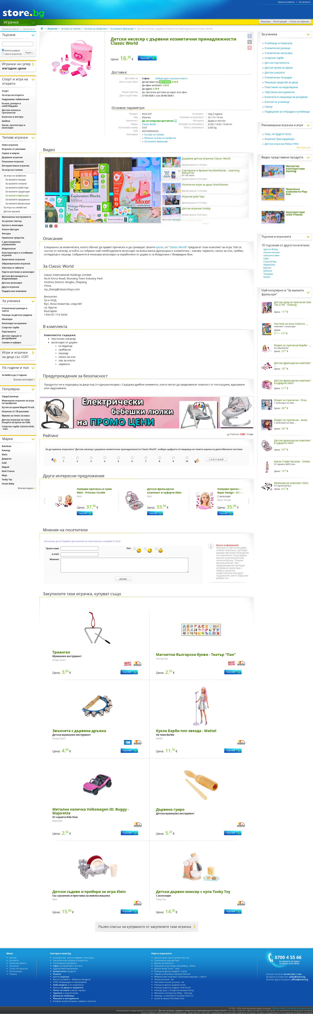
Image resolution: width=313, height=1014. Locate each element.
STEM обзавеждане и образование (70, 982)
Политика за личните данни (299, 1008)
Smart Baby (8, 483)
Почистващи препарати (64, 963)
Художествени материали (65, 968)
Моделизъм (9, 248)
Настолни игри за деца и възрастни (70, 960)
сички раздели (12, 50)
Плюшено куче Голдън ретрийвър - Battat (174, 965)
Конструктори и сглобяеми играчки (17, 254)
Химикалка (269, 264)
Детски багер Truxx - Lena (166, 968)
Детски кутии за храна (279, 67)
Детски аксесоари (12, 282)
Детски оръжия (12, 211)
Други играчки (10, 286)
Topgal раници (10, 396)
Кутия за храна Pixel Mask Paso (169, 998)
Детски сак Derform (163, 963)
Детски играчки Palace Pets (282, 144)
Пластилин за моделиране (281, 87)
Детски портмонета (277, 62)
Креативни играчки (13, 259)
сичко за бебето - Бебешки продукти (72, 979)
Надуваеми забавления (15, 99)
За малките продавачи (17, 199)
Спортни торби (274, 58)
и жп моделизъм (68, 984)
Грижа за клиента (286, 2)
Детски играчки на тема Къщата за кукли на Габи (16, 421)
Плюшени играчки (13, 161)
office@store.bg (299, 979)
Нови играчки (10, 144)
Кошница (14, 965)
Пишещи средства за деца (281, 82)
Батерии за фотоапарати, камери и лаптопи (74, 1001)
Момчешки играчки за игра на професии (18, 402)
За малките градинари (17, 191)
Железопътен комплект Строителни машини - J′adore (180, 976)
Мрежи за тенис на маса (16, 415)
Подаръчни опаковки (14, 291)
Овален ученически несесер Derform (172, 974)
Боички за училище (277, 102)
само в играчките (13, 53)
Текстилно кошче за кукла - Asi (169, 982)
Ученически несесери (278, 53)
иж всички (302, 147)
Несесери (7, 319)
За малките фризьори (122, 28)
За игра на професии (95, 28)
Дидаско (6, 458)
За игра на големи (71, 28)
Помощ (13, 974)
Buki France (8, 471)
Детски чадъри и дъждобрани (12, 337)
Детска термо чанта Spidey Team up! (171, 957)
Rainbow (6, 446)
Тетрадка (268, 273)
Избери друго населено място (171, 78)
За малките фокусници (17, 203)
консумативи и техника (67, 965)
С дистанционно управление (11, 243)
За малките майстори (17, 187)
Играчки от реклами (14, 149)
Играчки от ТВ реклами (15, 411)
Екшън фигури (10, 229)
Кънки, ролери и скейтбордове (11, 104)
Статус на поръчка (18, 968)
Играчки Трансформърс (280, 139)
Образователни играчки (16, 263)
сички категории (23, 379)
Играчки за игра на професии (160, 138)
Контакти (13, 960)
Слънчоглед (269, 261)
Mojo (4, 475)
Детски (61, 976)
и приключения (65, 993)
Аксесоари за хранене (14, 323)
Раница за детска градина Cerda (169, 984)
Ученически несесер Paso (166, 960)
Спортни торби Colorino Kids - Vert (18, 428)
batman (267, 267)
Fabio (266, 258)
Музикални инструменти (16, 216)
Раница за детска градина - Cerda (170, 971)
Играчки (11, 22)
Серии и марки (10, 153)
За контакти (304, 2)
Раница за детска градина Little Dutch (172, 987)
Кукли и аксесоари (12, 225)
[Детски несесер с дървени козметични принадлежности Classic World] (72, 58)
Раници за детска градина (17, 315)
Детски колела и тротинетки (11, 111)
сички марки (25, 488)
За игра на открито (13, 95)
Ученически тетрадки (278, 77)
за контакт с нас (292, 974)
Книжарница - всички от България (73, 957)
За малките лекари (15, 179)
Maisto (266, 277)
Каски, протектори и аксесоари (13, 126)
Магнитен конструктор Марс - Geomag (173, 993)
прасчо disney (270, 249)
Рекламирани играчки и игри (282, 125)
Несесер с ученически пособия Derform (173, 995)
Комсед (6, 450)
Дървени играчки (12, 157)
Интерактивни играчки (15, 165)
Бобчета (267, 270)
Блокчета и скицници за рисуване (286, 97)
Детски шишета (275, 72)
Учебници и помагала (278, 43)
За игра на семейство (15, 207)
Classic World (149, 124)
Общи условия (278, 1008)
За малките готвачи (16, 183)
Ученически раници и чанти (14, 309)
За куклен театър (12, 221)
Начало (13, 957)
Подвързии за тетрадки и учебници (287, 111)
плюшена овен (271, 255)
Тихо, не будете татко (278, 134)
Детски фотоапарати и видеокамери (15, 277)
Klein (4, 454)
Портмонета (9, 331)
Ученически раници (277, 48)
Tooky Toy (7, 479)
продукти (64, 971)
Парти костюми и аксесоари (18, 271)
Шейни (6, 121)
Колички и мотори (12, 116)
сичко (68, 987)
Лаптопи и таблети (13, 267)
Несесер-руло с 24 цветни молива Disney (174, 990)
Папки (268, 106)
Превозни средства (13, 237)
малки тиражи (69, 990)
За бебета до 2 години (14, 375)
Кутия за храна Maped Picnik (18, 407)
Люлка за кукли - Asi (164, 979)
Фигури (6, 233)
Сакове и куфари (11, 342)
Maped (5, 467)
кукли (159, 247)
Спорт (5, 90)
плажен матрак (271, 252)
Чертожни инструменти (280, 92)
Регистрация (15, 971)
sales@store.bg (297, 976)
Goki (4, 462)
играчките (283, 237)
